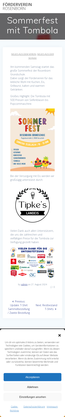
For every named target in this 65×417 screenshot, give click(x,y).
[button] (59, 335)
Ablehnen (32, 387)
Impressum (52, 406)
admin (24, 284)
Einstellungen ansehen (32, 396)
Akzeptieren (32, 377)
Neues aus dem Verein (23, 54)
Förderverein (17, 7)
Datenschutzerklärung (34, 406)
